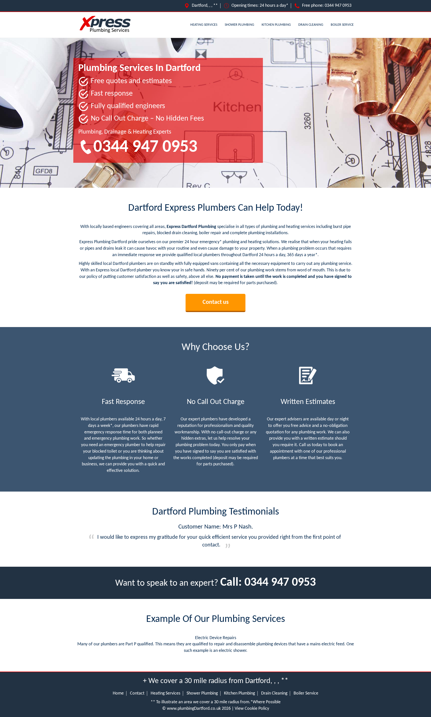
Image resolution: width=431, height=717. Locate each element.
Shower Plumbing (239, 25)
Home (118, 693)
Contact (137, 693)
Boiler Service (342, 25)
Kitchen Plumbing (276, 25)
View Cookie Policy (252, 708)
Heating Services (203, 25)
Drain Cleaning (310, 25)
